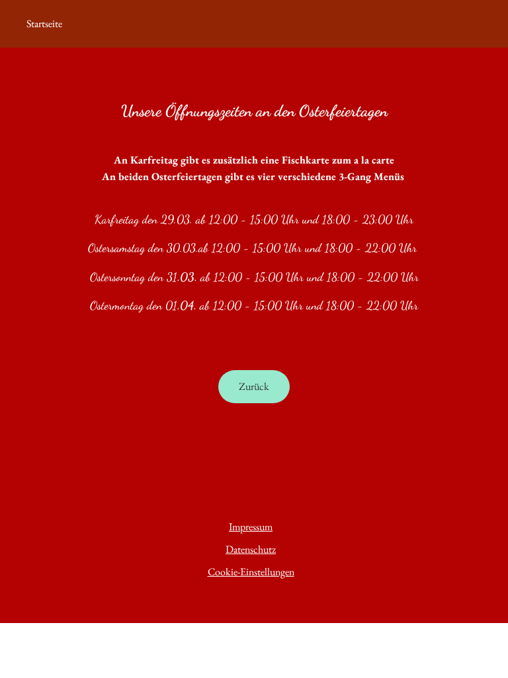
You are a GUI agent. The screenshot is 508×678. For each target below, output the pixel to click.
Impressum (251, 527)
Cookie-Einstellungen (251, 572)
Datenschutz (251, 549)
